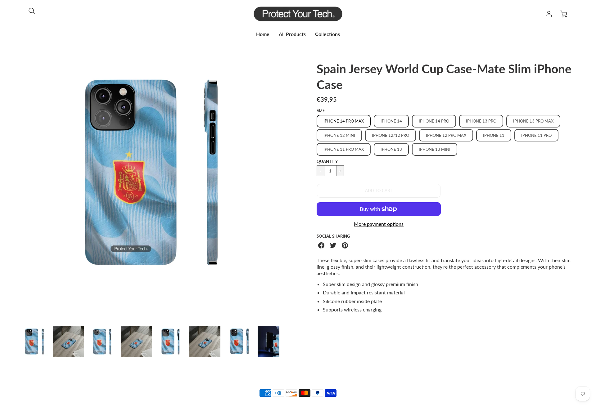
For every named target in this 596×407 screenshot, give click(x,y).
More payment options (379, 224)
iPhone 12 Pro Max (446, 135)
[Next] (284, 191)
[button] (379, 191)
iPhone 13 (391, 149)
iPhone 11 (493, 135)
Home (262, 34)
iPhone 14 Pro (434, 121)
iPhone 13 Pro (481, 121)
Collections (327, 34)
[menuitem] (262, 34)
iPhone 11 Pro (536, 135)
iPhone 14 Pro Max (343, 121)
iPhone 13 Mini (434, 149)
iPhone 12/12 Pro (390, 135)
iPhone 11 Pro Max (343, 149)
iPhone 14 (391, 121)
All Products (292, 34)
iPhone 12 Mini (339, 135)
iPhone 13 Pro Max (533, 121)
